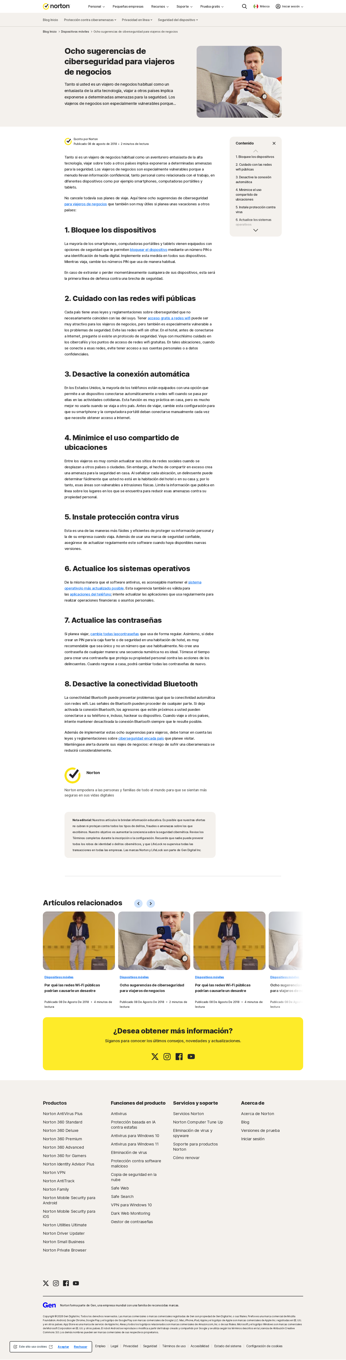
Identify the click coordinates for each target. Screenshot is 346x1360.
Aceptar (63, 1346)
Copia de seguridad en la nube (134, 1177)
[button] (256, 143)
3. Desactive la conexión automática (253, 179)
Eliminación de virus (129, 1152)
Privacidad (130, 1346)
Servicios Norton (188, 1113)
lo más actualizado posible (102, 588)
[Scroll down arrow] (255, 151)
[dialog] (51, 1346)
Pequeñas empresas (128, 6)
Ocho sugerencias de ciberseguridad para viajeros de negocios (152, 988)
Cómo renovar (186, 1157)
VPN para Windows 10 (131, 1205)
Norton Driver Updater (64, 1233)
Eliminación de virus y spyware (192, 1133)
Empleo (100, 1346)
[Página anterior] (138, 903)
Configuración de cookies (264, 1346)
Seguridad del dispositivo (177, 20)
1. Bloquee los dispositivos (255, 157)
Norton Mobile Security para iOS (69, 1214)
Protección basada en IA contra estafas (133, 1125)
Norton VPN (54, 1172)
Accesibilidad (200, 1346)
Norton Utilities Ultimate (65, 1225)
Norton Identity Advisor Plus (68, 1164)
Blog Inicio (50, 20)
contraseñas (128, 634)
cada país (156, 738)
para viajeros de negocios (85, 204)
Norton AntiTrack (58, 1180)
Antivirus (119, 1113)
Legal (114, 1346)
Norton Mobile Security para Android (69, 1200)
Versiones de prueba (260, 1130)
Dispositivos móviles (58, 977)
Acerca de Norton (257, 1113)
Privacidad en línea (136, 20)
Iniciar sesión (253, 1138)
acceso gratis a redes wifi (169, 318)
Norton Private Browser (64, 1250)
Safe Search (122, 1196)
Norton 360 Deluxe (60, 1130)
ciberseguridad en (133, 738)
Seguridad (150, 1346)
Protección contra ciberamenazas (89, 20)
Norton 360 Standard (62, 1122)
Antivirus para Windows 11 (135, 1144)
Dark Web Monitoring (130, 1213)
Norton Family (56, 1189)
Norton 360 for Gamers (64, 1155)
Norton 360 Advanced (63, 1147)
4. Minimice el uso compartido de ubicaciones (249, 194)
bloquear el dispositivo (148, 250)
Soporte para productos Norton (195, 1147)
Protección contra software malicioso (136, 1163)
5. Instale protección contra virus (256, 209)
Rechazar (80, 1346)
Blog (245, 1122)
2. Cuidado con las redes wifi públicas (254, 166)
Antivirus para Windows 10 (135, 1135)
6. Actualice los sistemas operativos (254, 222)
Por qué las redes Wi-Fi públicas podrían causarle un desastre (72, 988)
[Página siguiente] (151, 903)
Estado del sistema (227, 1346)
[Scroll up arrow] (255, 229)
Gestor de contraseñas (132, 1221)
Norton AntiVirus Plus (62, 1113)
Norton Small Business (63, 1241)
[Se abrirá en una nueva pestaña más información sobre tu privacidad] (50, 1346)
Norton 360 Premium (62, 1138)
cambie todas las (104, 634)
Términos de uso (174, 1346)
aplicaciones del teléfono (90, 594)
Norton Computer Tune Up (198, 1122)
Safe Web (120, 1188)
